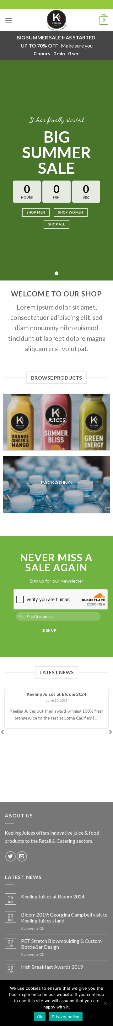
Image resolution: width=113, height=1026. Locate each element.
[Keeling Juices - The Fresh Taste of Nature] (56, 20)
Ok (40, 1016)
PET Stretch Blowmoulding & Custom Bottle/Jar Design (61, 944)
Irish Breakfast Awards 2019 (52, 967)
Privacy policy (65, 1016)
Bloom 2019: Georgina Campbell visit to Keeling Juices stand (64, 917)
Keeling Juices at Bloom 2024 (52, 896)
